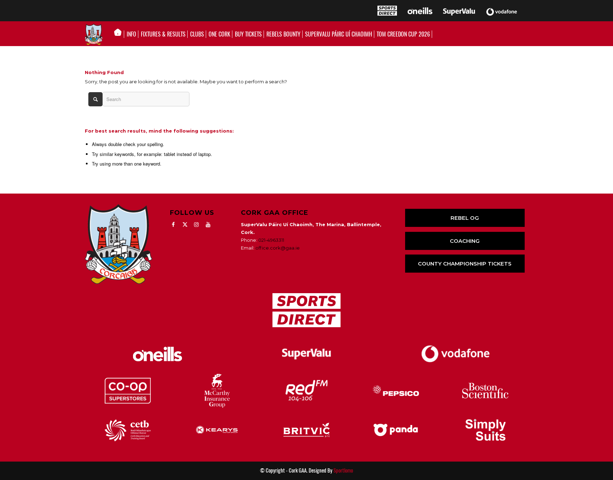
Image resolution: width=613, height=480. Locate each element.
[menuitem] (119, 34)
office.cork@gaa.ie (277, 248)
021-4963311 (271, 240)
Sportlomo (343, 470)
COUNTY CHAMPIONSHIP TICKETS (465, 263)
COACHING (465, 241)
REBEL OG (465, 217)
